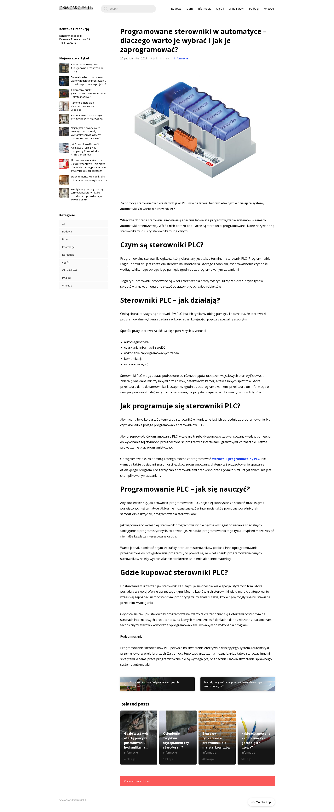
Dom (189, 8)
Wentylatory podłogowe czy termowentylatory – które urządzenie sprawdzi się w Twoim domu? (87, 194)
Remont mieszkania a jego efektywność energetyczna (87, 117)
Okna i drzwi (236, 8)
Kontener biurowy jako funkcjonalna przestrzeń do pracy (87, 68)
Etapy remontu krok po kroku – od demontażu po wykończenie (89, 178)
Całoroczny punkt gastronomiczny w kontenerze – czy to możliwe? (89, 93)
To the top (263, 802)
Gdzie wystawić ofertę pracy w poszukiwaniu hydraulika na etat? (139, 738)
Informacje (204, 8)
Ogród (220, 8)
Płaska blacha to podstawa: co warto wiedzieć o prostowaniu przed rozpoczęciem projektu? (89, 80)
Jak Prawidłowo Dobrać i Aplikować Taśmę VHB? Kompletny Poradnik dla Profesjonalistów (85, 149)
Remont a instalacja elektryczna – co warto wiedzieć (84, 106)
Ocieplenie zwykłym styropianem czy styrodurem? (178, 738)
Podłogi (254, 8)
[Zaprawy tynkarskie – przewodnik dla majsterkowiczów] (217, 738)
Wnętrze (268, 8)
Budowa (176, 8)
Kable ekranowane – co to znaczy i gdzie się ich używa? (256, 738)
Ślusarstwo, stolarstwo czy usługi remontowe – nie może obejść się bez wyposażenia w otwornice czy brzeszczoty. (88, 165)
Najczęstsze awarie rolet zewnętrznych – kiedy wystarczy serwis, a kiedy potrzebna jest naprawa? (86, 133)
